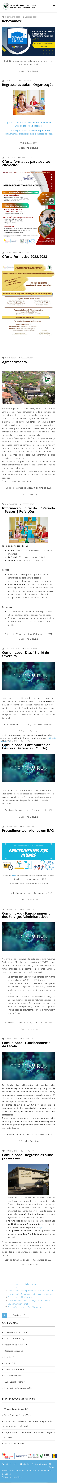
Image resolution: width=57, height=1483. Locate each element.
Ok (4, 747)
